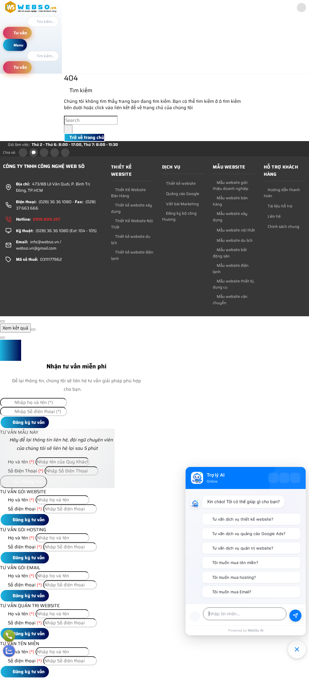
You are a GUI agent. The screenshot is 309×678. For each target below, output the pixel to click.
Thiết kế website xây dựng (131, 208)
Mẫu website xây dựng (230, 217)
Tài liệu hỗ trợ (279, 206)
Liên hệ (274, 216)
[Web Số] (31, 13)
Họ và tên (20, 461)
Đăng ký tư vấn (28, 422)
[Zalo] (33, 152)
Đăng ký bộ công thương (179, 216)
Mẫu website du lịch (234, 241)
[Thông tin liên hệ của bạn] (195, 616)
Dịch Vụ (171, 167)
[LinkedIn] (54, 152)
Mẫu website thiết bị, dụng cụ (233, 284)
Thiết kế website (121, 170)
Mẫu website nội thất (235, 230)
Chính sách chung (283, 227)
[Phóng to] (284, 478)
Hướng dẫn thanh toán (282, 193)
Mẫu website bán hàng (230, 201)
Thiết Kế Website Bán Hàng (128, 193)
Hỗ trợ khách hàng (281, 170)
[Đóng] (295, 478)
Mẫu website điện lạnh (231, 269)
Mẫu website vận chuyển (230, 300)
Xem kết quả (15, 328)
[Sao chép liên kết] (65, 152)
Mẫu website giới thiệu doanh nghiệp (230, 186)
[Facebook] (23, 152)
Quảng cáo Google (182, 194)
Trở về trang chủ (86, 137)
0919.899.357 (46, 219)
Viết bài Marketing (182, 204)
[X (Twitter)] (44, 152)
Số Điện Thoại (25, 471)
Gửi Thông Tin (26, 481)
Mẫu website (229, 167)
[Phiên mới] (273, 478)
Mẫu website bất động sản (230, 253)
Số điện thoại (24, 508)
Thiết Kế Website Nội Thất (132, 224)
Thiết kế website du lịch (130, 240)
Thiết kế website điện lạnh (132, 255)
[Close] (2, 321)
